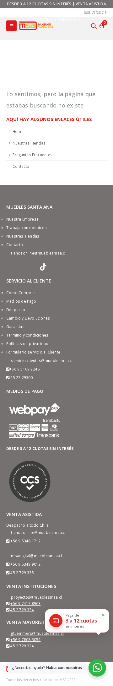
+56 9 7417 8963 (25, 603)
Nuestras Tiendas (29, 142)
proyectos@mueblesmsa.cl (36, 597)
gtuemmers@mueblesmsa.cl (37, 633)
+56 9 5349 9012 (25, 564)
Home (18, 131)
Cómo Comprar (20, 292)
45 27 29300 (21, 377)
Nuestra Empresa (22, 219)
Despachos (17, 309)
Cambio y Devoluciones (28, 318)
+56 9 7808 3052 (25, 639)
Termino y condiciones (27, 335)
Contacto (21, 166)
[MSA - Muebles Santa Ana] (36, 25)
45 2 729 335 (22, 572)
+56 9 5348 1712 (25, 540)
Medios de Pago (21, 301)
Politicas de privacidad (27, 343)
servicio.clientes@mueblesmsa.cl (42, 360)
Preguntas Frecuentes (32, 154)
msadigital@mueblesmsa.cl (36, 555)
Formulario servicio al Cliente (33, 351)
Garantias (15, 326)
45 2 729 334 (22, 609)
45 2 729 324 (22, 645)
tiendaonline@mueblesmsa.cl (38, 252)
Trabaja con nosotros (26, 227)
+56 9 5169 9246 (24, 368)
